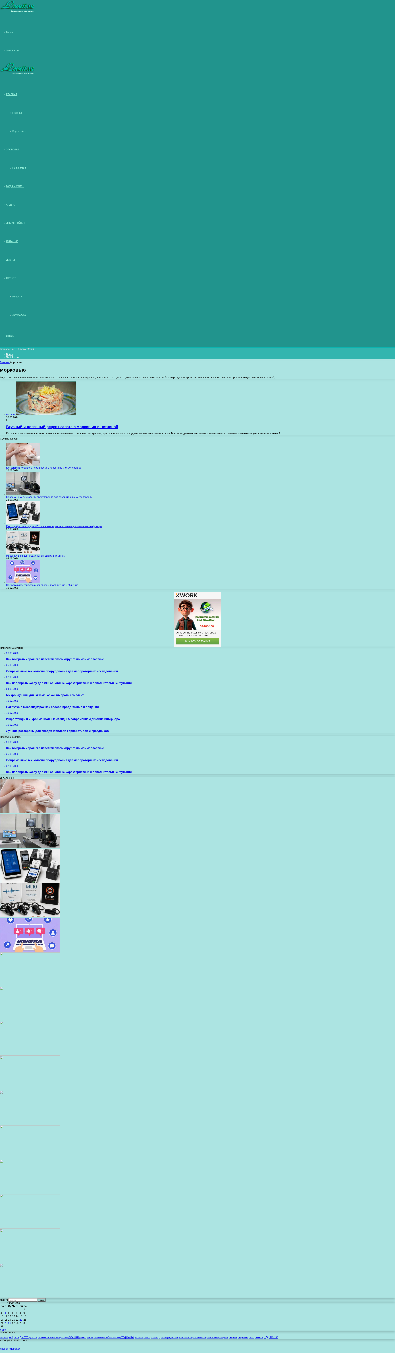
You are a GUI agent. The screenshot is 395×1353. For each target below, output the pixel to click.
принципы (211, 1337)
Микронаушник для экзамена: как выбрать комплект (36, 555)
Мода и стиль (15, 186)
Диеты (10, 260)
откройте (127, 1337)
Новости (17, 296)
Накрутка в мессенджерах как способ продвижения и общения (42, 585)
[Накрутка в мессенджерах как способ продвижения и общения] (23, 582)
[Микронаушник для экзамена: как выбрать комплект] (23, 553)
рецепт (233, 1337)
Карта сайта (19, 131)
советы (259, 1337)
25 (5, 1323)
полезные (139, 1337)
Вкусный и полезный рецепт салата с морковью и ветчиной (62, 427)
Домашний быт (16, 223)
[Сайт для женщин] (17, 11)
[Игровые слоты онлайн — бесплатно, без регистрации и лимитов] (30, 1054)
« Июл (3, 1329)
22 (20, 1319)
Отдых (10, 204)
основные (98, 1337)
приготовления (198, 1337)
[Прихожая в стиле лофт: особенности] (30, 1089)
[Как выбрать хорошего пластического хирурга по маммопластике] (23, 465)
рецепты (243, 1337)
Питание (12, 241)
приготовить (185, 1337)
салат (251, 1337)
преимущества (168, 1337)
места (90, 1337)
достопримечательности (44, 1337)
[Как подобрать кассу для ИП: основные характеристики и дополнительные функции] (23, 523)
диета (24, 1337)
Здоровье (12, 149)
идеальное (63, 1337)
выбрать (14, 1337)
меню (83, 1337)
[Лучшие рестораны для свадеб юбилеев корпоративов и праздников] (30, 1020)
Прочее (11, 278)
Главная (17, 113)
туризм (271, 1336)
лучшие (74, 1337)
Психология (19, 168)
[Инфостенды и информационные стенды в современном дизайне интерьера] (30, 985)
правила (154, 1337)
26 (9, 1323)
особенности (111, 1337)
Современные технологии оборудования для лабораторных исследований (49, 497)
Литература (19, 315)
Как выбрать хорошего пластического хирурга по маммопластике (43, 467)
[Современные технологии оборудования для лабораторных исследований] (23, 494)
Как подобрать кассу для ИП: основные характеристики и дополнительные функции (54, 526)
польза (147, 1337)
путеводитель (222, 1337)
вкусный (4, 1337)
